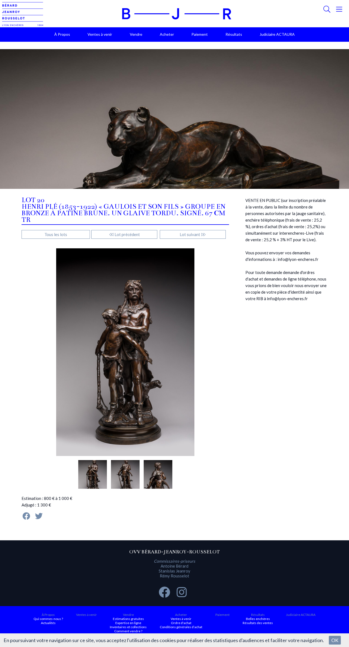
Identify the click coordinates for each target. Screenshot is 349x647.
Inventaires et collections (128, 627)
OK (334, 640)
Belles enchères (258, 619)
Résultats (233, 34)
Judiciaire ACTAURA (277, 34)
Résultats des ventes (258, 623)
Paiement (199, 34)
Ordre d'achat (181, 623)
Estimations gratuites (128, 619)
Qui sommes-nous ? (48, 619)
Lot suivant (190, 234)
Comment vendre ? (128, 631)
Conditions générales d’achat (181, 627)
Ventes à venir (100, 34)
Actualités (48, 623)
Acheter (167, 34)
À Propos (62, 34)
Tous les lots (55, 234)
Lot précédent (127, 234)
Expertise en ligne (128, 623)
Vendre (136, 34)
